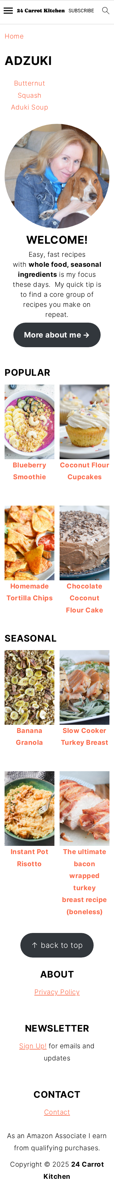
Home (14, 36)
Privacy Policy (57, 992)
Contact (57, 1112)
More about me (52, 334)
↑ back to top (57, 945)
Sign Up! (33, 1046)
